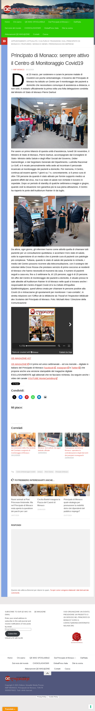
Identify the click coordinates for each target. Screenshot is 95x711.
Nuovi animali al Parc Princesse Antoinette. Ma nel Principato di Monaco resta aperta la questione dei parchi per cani (22, 505)
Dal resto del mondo (13, 28)
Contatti (36, 34)
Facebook (49, 368)
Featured (26, 44)
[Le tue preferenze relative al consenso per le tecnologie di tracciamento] (90, 706)
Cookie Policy (53, 697)
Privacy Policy (41, 697)
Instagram (62, 368)
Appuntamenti (18, 41)
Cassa (45, 34)
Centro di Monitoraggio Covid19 (25, 472)
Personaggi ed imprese (61, 44)
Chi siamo (17, 22)
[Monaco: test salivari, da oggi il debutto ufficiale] (50, 440)
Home (7, 22)
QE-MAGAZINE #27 (21, 358)
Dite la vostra (67, 28)
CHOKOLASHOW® (32, 28)
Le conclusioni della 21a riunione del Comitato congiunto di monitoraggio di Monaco (23, 450)
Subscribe (12, 634)
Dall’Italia (77, 22)
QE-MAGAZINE (19, 364)
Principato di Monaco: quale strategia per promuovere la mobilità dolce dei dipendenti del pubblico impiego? (74, 505)
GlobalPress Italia (51, 28)
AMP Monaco (18, 70)
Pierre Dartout (49, 472)
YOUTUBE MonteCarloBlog (41, 378)
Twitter (74, 368)
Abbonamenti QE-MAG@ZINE (17, 34)
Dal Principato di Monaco (58, 22)
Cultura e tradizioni (50, 41)
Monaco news (40, 44)
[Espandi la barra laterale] (4, 41)
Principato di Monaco (62, 472)
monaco (40, 472)
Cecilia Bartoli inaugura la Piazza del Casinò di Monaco (48, 502)
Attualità (32, 41)
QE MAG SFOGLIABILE (35, 22)
